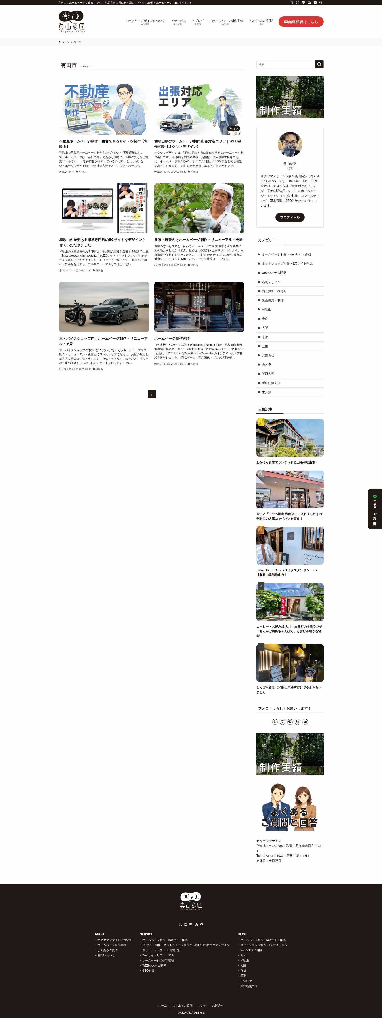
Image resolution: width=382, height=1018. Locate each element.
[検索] (321, 2)
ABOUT (100, 934)
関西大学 (268, 373)
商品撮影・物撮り (274, 291)
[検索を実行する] (319, 64)
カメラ (266, 364)
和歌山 (266, 309)
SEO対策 (148, 970)
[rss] (309, 2)
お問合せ (218, 1005)
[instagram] (298, 2)
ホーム (162, 1005)
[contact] (315, 2)
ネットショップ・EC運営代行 (161, 950)
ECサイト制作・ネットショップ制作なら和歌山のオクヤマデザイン (186, 945)
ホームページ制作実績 (111, 945)
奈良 (265, 318)
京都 (265, 337)
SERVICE (146, 934)
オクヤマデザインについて (114, 940)
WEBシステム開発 (154, 965)
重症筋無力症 (271, 382)
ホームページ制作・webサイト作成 (286, 254)
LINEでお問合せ (375, 511)
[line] (303, 2)
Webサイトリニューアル (158, 955)
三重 (265, 346)
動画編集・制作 (273, 300)
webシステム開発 (274, 272)
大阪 (265, 327)
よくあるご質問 (107, 950)
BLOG (242, 934)
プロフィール (290, 217)
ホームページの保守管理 (158, 960)
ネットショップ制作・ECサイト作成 (287, 263)
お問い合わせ (106, 955)
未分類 (266, 392)
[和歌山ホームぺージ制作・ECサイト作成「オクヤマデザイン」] (71, 21)
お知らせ (268, 355)
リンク (202, 1005)
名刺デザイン (271, 282)
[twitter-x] (292, 2)
